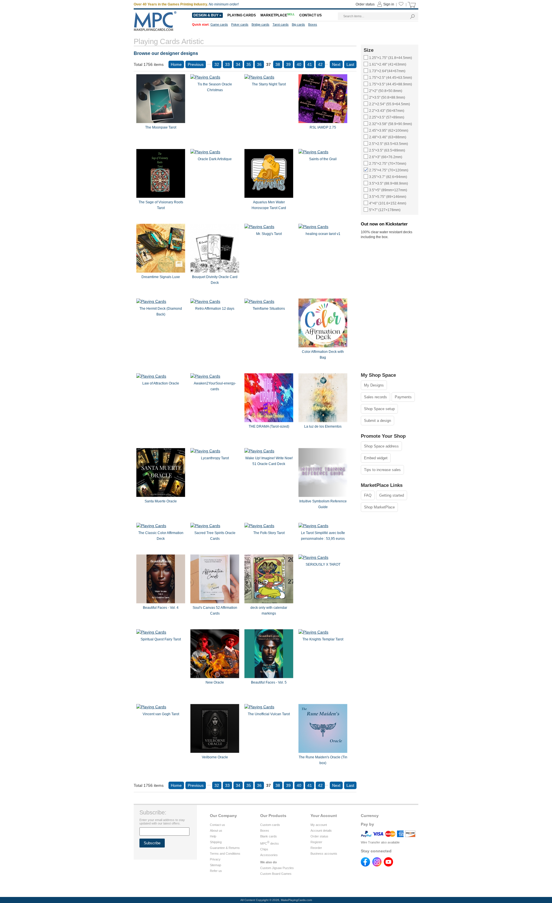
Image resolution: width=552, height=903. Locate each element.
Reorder (316, 848)
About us (216, 830)
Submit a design (377, 420)
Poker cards (239, 24)
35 (248, 64)
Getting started (391, 495)
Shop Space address (381, 446)
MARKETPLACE (277, 15)
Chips (264, 849)
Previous (196, 64)
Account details (321, 830)
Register (316, 842)
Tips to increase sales (382, 470)
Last (350, 64)
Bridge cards (260, 24)
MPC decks (269, 843)
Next (336, 64)
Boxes (264, 830)
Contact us (217, 825)
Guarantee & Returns (225, 848)
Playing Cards (241, 15)
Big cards (298, 24)
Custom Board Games (276, 873)
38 (277, 64)
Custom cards (270, 825)
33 (227, 64)
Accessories (269, 855)
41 (309, 64)
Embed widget (376, 458)
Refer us (216, 871)
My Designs (374, 385)
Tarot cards (281, 24)
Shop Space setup (379, 409)
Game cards (219, 24)
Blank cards (268, 836)
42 (320, 64)
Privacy (215, 859)
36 (259, 64)
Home (176, 64)
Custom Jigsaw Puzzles (277, 868)
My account (318, 825)
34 (238, 64)
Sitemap (215, 865)
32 (216, 64)
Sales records (375, 397)
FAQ (367, 495)
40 (299, 64)
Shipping (216, 842)
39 (288, 64)
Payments (403, 397)
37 (268, 64)
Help (213, 836)
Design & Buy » (207, 15)
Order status (319, 836)
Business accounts (323, 853)
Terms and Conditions (225, 853)
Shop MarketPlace (379, 507)
